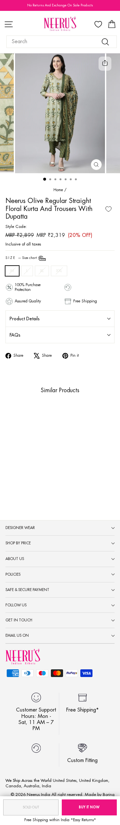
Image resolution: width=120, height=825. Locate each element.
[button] (16, 462)
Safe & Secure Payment (27, 590)
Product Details (25, 318)
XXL (59, 271)
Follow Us (16, 605)
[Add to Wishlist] (108, 209)
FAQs (15, 335)
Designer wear (20, 528)
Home (58, 190)
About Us (14, 559)
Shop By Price (18, 543)
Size (21, 258)
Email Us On (17, 635)
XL (42, 271)
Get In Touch (18, 620)
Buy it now (89, 807)
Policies (12, 574)
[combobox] (61, 41)
